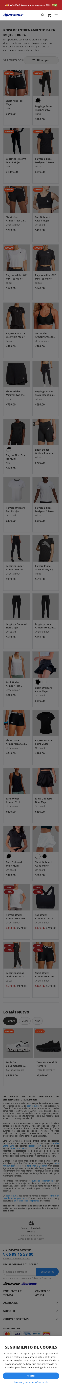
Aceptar (31, 1375)
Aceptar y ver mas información (31, 1382)
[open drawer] (56, 15)
